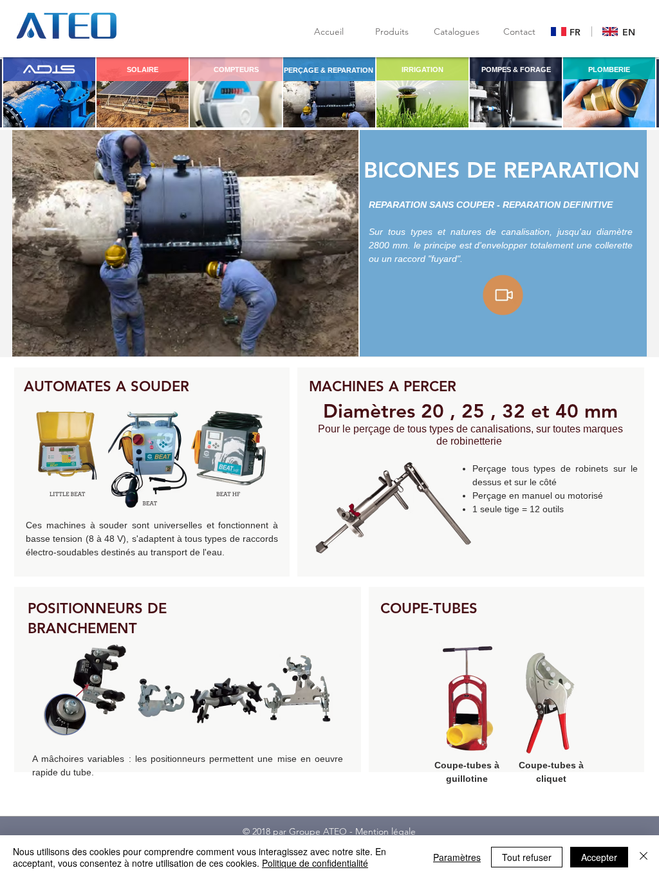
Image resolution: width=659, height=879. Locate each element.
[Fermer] (643, 857)
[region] (49, 92)
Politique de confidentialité (315, 862)
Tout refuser (527, 857)
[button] (456, 32)
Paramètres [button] (457, 857)
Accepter (599, 857)
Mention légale (385, 831)
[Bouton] (568, 32)
